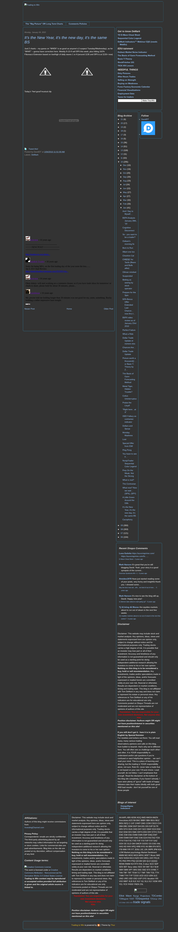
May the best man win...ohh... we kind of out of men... (137, 587)
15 (122, 142)
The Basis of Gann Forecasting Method (136, 55)
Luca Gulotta (125, 553)
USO (131, 902)
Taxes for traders (126, 97)
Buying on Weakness (128, 83)
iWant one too (129, 252)
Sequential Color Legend (129, 38)
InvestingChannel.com (34, 827)
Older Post (108, 309)
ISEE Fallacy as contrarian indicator (129, 419)
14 (122, 146)
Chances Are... (129, 347)
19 (122, 127)
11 (122, 158)
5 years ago (143, 573)
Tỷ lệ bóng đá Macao (129, 607)
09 (122, 525)
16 (122, 138)
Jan (125, 208)
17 (122, 135)
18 (122, 131)
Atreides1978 (125, 579)
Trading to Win (77, 925)
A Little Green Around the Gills (128, 500)
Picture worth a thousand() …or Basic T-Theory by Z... (130, 364)
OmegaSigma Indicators (127, 807)
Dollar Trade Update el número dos (129, 341)
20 (122, 123)
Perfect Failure (129, 330)
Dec (125, 165)
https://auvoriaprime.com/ (143, 553)
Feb (125, 204)
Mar (125, 200)
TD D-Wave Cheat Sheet (129, 35)
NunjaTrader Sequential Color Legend (130, 463)
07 (122, 533)
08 (122, 529)
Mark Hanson (125, 564)
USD (127, 902)
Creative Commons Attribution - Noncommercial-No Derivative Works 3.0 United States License (43, 873)
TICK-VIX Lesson (126, 66)
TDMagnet (123, 899)
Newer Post (29, 309)
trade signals (141, 902)
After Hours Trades (126, 76)
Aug (125, 181)
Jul (124, 184)
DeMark (34, 155)
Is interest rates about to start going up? (132, 602)
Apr (125, 196)
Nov (125, 169)
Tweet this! (33, 149)
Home (69, 309)
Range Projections (141, 896)
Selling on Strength (127, 80)
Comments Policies (78, 24)
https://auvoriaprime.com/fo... (134, 556)
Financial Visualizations (129, 90)
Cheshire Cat (128, 256)
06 (122, 537)
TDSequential (142, 898)
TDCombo (156, 895)
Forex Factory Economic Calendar (134, 87)
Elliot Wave (125, 895)
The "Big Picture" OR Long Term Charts (44, 24)
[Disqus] (68, 198)
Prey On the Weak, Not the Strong (128, 473)
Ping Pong (127, 450)
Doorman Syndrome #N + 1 (128, 573)
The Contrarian (129, 484)
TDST (131, 899)
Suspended (128, 276)
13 (122, 150)
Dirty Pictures (124, 73)
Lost (124, 439)
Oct (125, 173)
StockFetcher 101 (126, 62)
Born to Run (128, 248)
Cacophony (128, 519)
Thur (113, 925)
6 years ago (151, 602)
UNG (160, 899)
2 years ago (139, 559)
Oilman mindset (129, 272)
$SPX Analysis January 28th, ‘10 (130, 221)
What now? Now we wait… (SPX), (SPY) (130, 491)
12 (122, 154)
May (125, 192)
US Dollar (122, 902)
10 (122, 162)
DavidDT (145, 119)
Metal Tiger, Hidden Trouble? (128, 389)
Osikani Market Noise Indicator (132, 52)
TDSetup (153, 899)
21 (122, 119)
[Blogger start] (98, 925)
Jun (125, 188)
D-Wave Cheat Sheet (126, 559)
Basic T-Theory (125, 59)
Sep (125, 177)
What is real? (128, 480)
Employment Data (126, 93)
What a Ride (128, 334)
